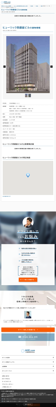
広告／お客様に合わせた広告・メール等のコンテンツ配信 (15, 401)
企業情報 (4, 366)
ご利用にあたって (7, 386)
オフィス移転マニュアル (8, 362)
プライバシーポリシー (7, 384)
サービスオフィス (6, 381)
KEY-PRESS (6, 378)
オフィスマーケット (7, 370)
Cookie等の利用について (13, 394)
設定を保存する (28, 404)
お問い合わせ (5, 376)
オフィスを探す (6, 357)
